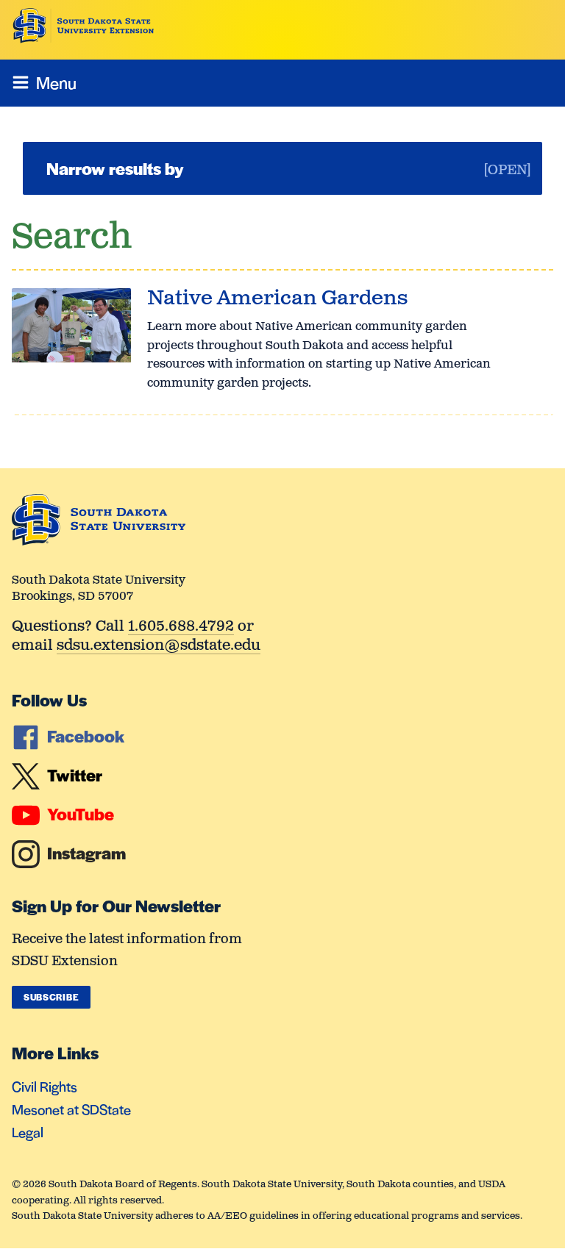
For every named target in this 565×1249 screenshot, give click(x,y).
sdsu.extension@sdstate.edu (158, 646)
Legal (27, 1132)
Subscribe (51, 996)
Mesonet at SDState (71, 1109)
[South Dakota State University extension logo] (83, 25)
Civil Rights (44, 1086)
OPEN (507, 171)
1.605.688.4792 (181, 627)
